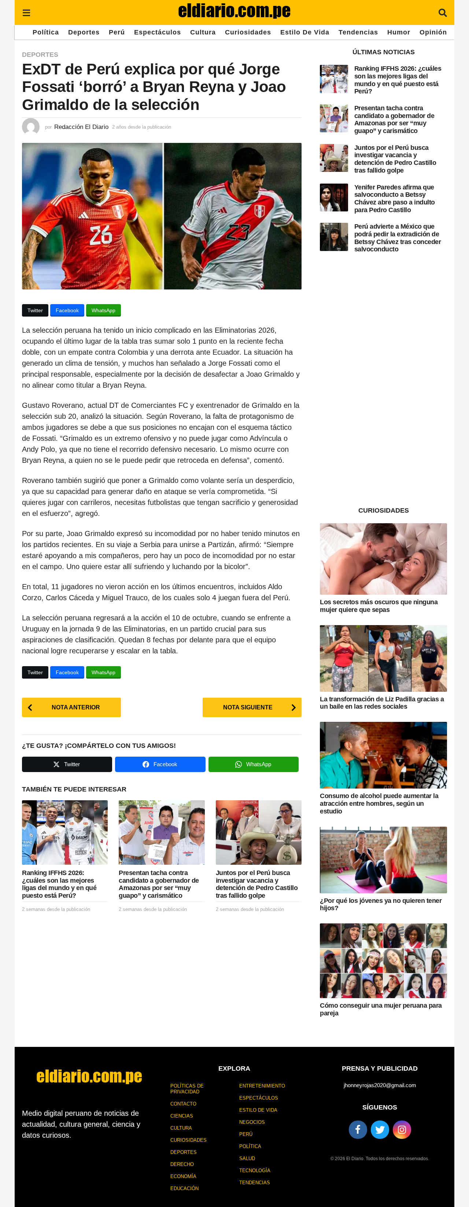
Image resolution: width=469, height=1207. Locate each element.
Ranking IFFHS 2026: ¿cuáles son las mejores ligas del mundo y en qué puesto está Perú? (59, 884)
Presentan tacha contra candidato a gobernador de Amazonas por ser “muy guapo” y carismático (159, 884)
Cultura (203, 32)
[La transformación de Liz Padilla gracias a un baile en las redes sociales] (383, 658)
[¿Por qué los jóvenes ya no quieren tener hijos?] (383, 860)
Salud (247, 1158)
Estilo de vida (304, 32)
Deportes (84, 32)
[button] (26, 12)
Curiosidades (248, 32)
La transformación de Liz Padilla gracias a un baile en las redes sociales (382, 702)
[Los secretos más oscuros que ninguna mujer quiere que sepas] (383, 559)
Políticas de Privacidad (187, 1089)
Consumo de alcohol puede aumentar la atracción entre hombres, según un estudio (379, 803)
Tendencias (358, 32)
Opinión (433, 32)
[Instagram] (402, 1130)
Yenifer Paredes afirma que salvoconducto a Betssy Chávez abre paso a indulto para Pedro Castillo (394, 199)
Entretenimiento (262, 1086)
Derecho (182, 1164)
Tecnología (254, 1170)
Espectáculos (157, 32)
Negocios (252, 1122)
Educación (184, 1188)
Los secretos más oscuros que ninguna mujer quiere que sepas (378, 605)
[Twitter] (380, 1130)
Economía (183, 1176)
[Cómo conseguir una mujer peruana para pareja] (383, 960)
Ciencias (181, 1116)
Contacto (183, 1104)
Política (46, 32)
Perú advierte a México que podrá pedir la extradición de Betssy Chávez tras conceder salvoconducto (397, 238)
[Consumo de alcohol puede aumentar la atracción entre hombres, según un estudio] (383, 755)
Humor (398, 32)
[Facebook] (358, 1130)
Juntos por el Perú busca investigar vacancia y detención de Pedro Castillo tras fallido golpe (257, 884)
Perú (117, 32)
